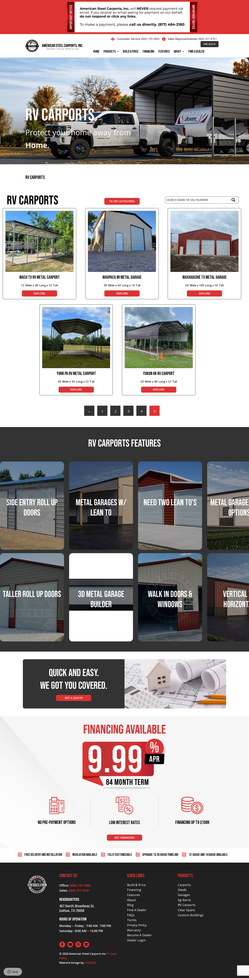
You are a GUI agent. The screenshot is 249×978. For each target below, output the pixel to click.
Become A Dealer (139, 935)
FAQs (130, 915)
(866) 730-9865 (150, 39)
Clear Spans (186, 910)
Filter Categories (122, 201)
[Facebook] (62, 944)
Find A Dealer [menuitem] (196, 51)
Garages (184, 895)
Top (241, 970)
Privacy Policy (137, 925)
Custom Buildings (191, 915)
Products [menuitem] (109, 51)
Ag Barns (184, 900)
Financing (134, 890)
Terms (132, 920)
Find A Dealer (136, 910)
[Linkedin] (86, 944)
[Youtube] (70, 944)
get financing (124, 837)
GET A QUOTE (74, 698)
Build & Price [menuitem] (131, 51)
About (131, 900)
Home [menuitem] (96, 51)
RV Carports (186, 905)
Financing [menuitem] (148, 51)
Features (133, 895)
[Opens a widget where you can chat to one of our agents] (12, 972)
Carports (184, 885)
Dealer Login (136, 940)
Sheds (182, 890)
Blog (130, 905)
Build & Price (136, 885)
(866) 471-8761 (207, 39)
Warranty (134, 930)
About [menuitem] (177, 51)
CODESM (90, 963)
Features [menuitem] (164, 51)
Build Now (101, 610)
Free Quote (209, 44)
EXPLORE (39, 293)
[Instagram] (78, 944)
